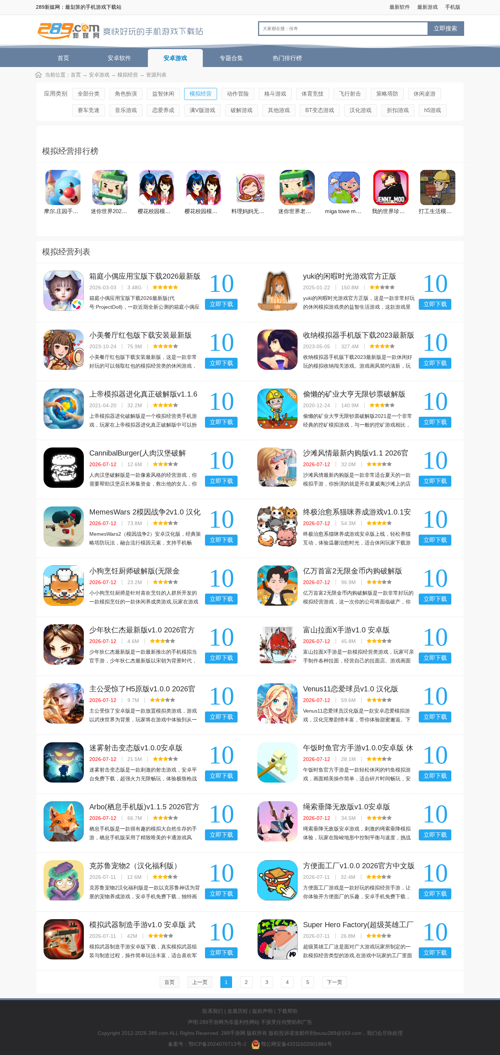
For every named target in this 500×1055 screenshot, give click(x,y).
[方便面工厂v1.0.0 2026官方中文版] (277, 880)
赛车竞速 (89, 110)
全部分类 (89, 93)
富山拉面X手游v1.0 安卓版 (346, 630)
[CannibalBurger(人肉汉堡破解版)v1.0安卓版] (64, 467)
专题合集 (231, 58)
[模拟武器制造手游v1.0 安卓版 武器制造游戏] (64, 939)
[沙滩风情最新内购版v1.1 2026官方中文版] (277, 467)
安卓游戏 (175, 58)
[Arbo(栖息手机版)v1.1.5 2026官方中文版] (64, 821)
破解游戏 (242, 110)
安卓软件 (119, 58)
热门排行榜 (287, 58)
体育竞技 (313, 93)
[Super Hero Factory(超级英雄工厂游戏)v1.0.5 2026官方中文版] (277, 939)
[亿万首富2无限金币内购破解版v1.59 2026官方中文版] (277, 585)
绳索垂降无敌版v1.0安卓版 (346, 807)
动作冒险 (238, 93)
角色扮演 (126, 93)
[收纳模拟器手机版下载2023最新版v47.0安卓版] (277, 350)
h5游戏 (432, 110)
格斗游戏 (275, 93)
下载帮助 (287, 1011)
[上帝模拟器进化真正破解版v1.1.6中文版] (64, 409)
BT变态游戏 (319, 110)
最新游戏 (427, 7)
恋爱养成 (163, 110)
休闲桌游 (425, 93)
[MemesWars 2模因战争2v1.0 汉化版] (64, 526)
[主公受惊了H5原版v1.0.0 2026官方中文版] (64, 703)
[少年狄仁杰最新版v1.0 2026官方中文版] (64, 644)
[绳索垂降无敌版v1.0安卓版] (277, 821)
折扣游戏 (398, 110)
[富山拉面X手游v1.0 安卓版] (277, 644)
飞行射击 (350, 93)
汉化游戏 (361, 110)
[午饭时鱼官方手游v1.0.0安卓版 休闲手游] (277, 762)
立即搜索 (445, 28)
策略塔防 (387, 93)
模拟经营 (127, 75)
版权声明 (262, 1011)
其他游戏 (279, 110)
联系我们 (212, 1011)
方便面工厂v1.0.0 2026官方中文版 (359, 866)
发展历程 (237, 1011)
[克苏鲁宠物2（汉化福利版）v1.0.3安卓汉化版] (64, 880)
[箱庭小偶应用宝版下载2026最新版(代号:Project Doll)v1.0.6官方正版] (64, 291)
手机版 (452, 7)
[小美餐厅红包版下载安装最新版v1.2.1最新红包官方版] (64, 350)
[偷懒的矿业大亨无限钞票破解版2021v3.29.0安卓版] (277, 409)
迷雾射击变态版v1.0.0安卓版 (136, 748)
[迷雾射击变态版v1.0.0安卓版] (64, 762)
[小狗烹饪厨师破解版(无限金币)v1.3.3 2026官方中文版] (64, 585)
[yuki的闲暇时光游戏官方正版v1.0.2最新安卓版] (277, 291)
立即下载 (221, 304)
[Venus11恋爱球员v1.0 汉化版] (277, 703)
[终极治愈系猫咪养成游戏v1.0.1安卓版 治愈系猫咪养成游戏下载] (277, 526)
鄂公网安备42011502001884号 (296, 1044)
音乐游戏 (126, 110)
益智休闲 (163, 93)
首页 (63, 58)
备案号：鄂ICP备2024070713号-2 (208, 1044)
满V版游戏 (202, 110)
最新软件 (399, 7)
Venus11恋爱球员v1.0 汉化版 (350, 689)
